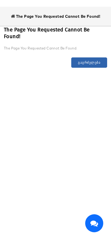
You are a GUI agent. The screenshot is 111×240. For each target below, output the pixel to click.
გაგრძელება (89, 62)
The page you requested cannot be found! (58, 16)
